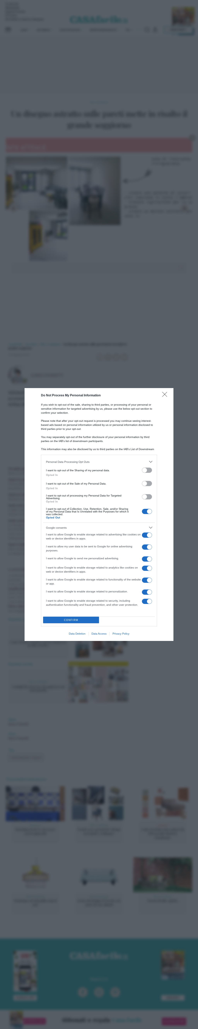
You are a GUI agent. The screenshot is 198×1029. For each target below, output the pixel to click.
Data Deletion (77, 633)
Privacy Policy (121, 633)
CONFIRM (71, 620)
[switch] (147, 470)
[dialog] (99, 514)
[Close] (166, 395)
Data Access (99, 633)
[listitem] (99, 462)
